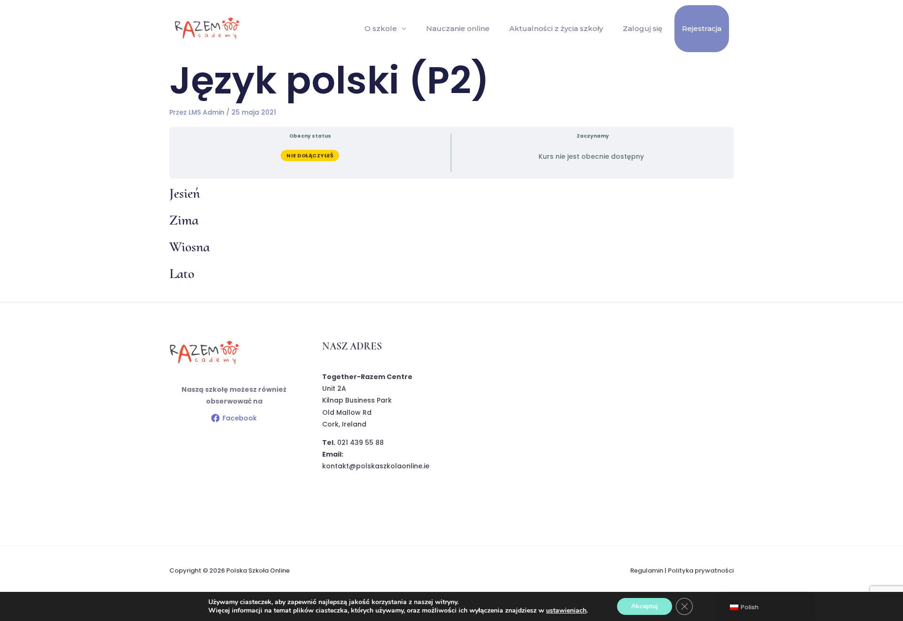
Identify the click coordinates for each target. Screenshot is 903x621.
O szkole (380, 28)
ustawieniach (566, 610)
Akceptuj (644, 606)
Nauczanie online (458, 28)
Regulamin (646, 570)
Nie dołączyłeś (309, 155)
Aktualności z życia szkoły (556, 28)
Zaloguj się (642, 28)
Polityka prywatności (701, 570)
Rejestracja (701, 28)
